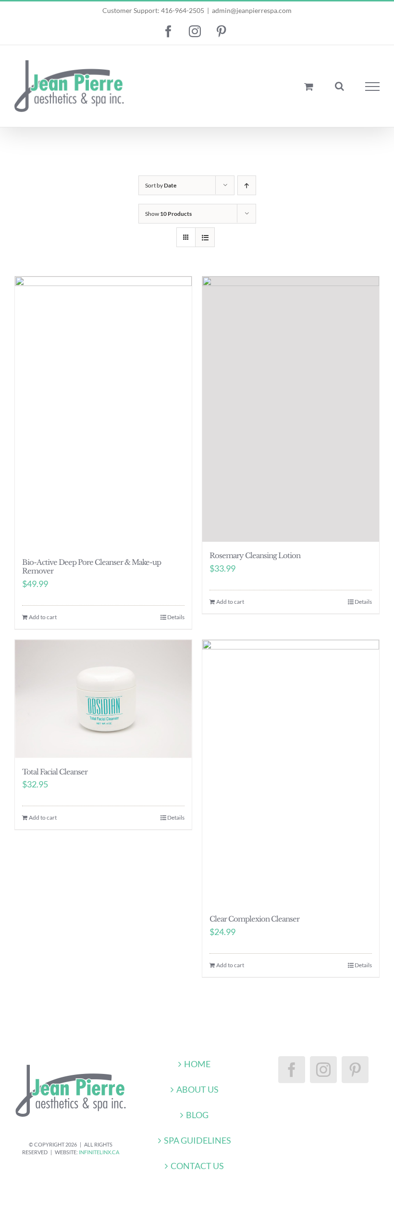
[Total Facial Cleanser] (103, 699)
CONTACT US (197, 1165)
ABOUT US (197, 1089)
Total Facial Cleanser (54, 771)
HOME (197, 1064)
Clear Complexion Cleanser (254, 918)
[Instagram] (323, 1069)
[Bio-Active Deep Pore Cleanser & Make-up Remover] (103, 412)
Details (176, 617)
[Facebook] (291, 1069)
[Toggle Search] (339, 86)
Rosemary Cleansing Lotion (254, 555)
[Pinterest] (355, 1069)
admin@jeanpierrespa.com (252, 10)
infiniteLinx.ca (99, 1152)
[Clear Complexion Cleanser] (290, 772)
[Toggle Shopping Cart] (308, 86)
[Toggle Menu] (373, 86)
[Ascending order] (246, 185)
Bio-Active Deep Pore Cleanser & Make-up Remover (91, 567)
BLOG (197, 1115)
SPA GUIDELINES (197, 1140)
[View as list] (205, 237)
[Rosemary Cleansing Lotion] (290, 409)
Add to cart (43, 617)
